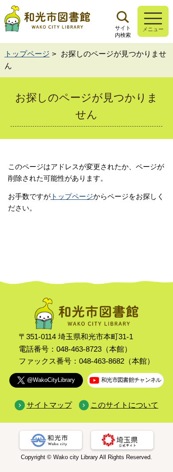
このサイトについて (124, 405)
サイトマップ (49, 405)
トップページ (27, 54)
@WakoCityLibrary (51, 380)
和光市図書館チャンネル (131, 380)
